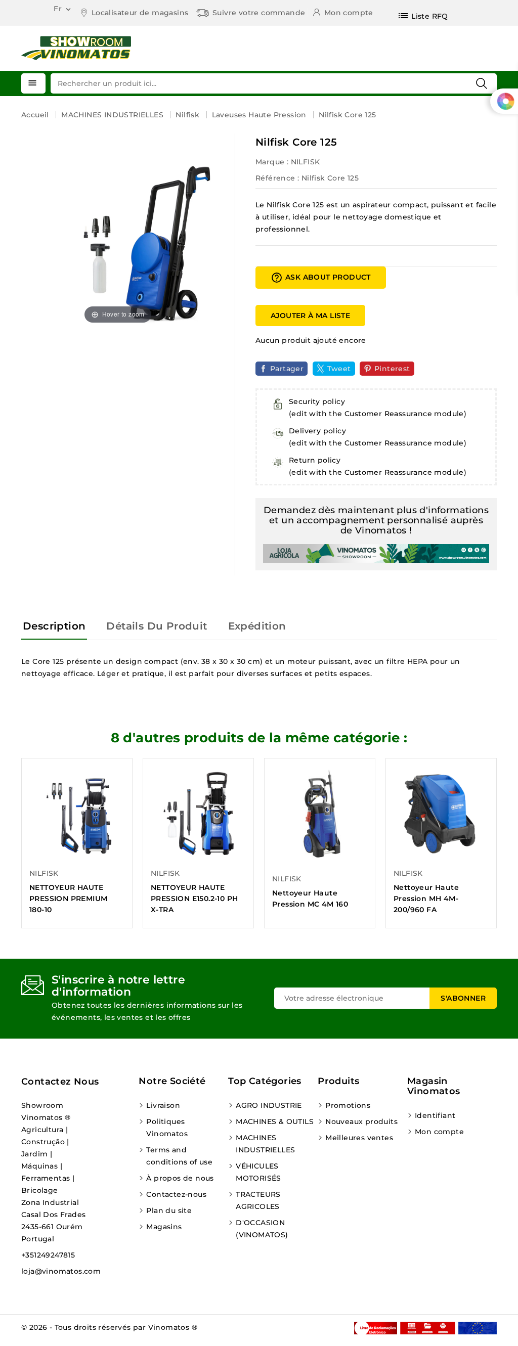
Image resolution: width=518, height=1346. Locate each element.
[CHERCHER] (481, 83)
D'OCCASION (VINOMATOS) (262, 1228)
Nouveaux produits (361, 1121)
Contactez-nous (176, 1194)
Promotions (347, 1105)
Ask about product (321, 278)
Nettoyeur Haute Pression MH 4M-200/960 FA (426, 898)
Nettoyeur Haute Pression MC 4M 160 (310, 898)
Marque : (271, 161)
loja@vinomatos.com (61, 1271)
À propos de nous (179, 1178)
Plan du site (169, 1210)
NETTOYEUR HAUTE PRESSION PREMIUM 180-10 (68, 898)
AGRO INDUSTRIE (269, 1105)
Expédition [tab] (257, 626)
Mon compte (439, 1131)
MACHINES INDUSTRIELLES (265, 1143)
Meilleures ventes (359, 1137)
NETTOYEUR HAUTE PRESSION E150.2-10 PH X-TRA (194, 898)
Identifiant (435, 1115)
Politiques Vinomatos (167, 1127)
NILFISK (305, 161)
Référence (275, 178)
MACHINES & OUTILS (275, 1121)
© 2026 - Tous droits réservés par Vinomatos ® (109, 1327)
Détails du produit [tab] (156, 626)
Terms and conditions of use (179, 1155)
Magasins (164, 1226)
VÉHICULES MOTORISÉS (258, 1172)
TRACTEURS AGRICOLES (258, 1200)
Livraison (163, 1105)
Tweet (339, 368)
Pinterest (392, 368)
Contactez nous (60, 1081)
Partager (287, 368)
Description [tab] (54, 626)
